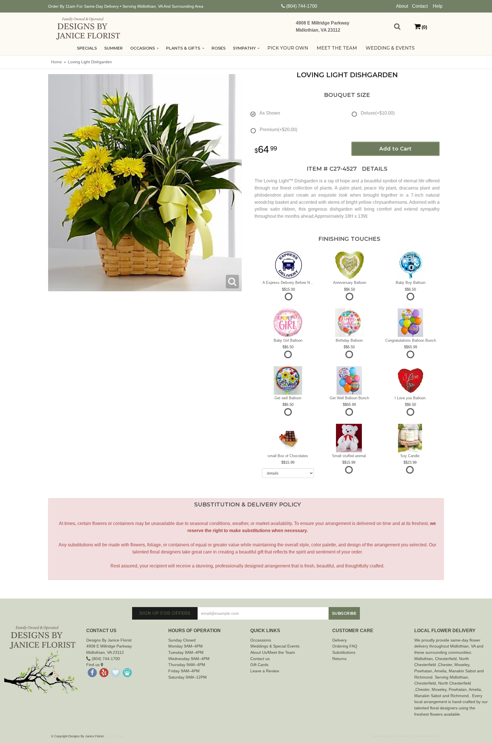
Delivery (339, 640)
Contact (420, 6)
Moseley (461, 664)
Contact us (260, 658)
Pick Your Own (287, 48)
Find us (93, 664)
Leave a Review (264, 671)
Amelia (440, 671)
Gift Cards (259, 664)
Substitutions (343, 652)
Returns (339, 658)
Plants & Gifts (183, 48)
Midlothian (423, 658)
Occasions (142, 48)
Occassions (260, 640)
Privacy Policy (115, 736)
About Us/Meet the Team (272, 652)
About (402, 6)
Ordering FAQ (344, 646)
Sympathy (244, 48)
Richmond (423, 677)
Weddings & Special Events (275, 646)
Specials (87, 48)
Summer (113, 48)
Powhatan (423, 671)
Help (437, 6)
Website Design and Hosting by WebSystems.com (406, 736)
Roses (219, 48)
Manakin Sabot (462, 671)
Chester (442, 658)
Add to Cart (395, 149)
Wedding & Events (390, 48)
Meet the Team (337, 48)
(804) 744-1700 (301, 6)
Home (56, 62)
